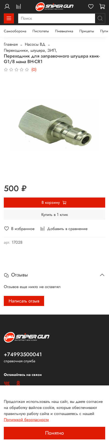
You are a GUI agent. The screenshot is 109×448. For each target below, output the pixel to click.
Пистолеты (40, 31)
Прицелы (86, 31)
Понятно (54, 433)
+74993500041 (23, 354)
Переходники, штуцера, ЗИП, (30, 50)
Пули (104, 31)
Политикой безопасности (26, 420)
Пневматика (64, 31)
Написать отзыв (24, 301)
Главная (11, 44)
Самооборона (15, 31)
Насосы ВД (35, 44)
